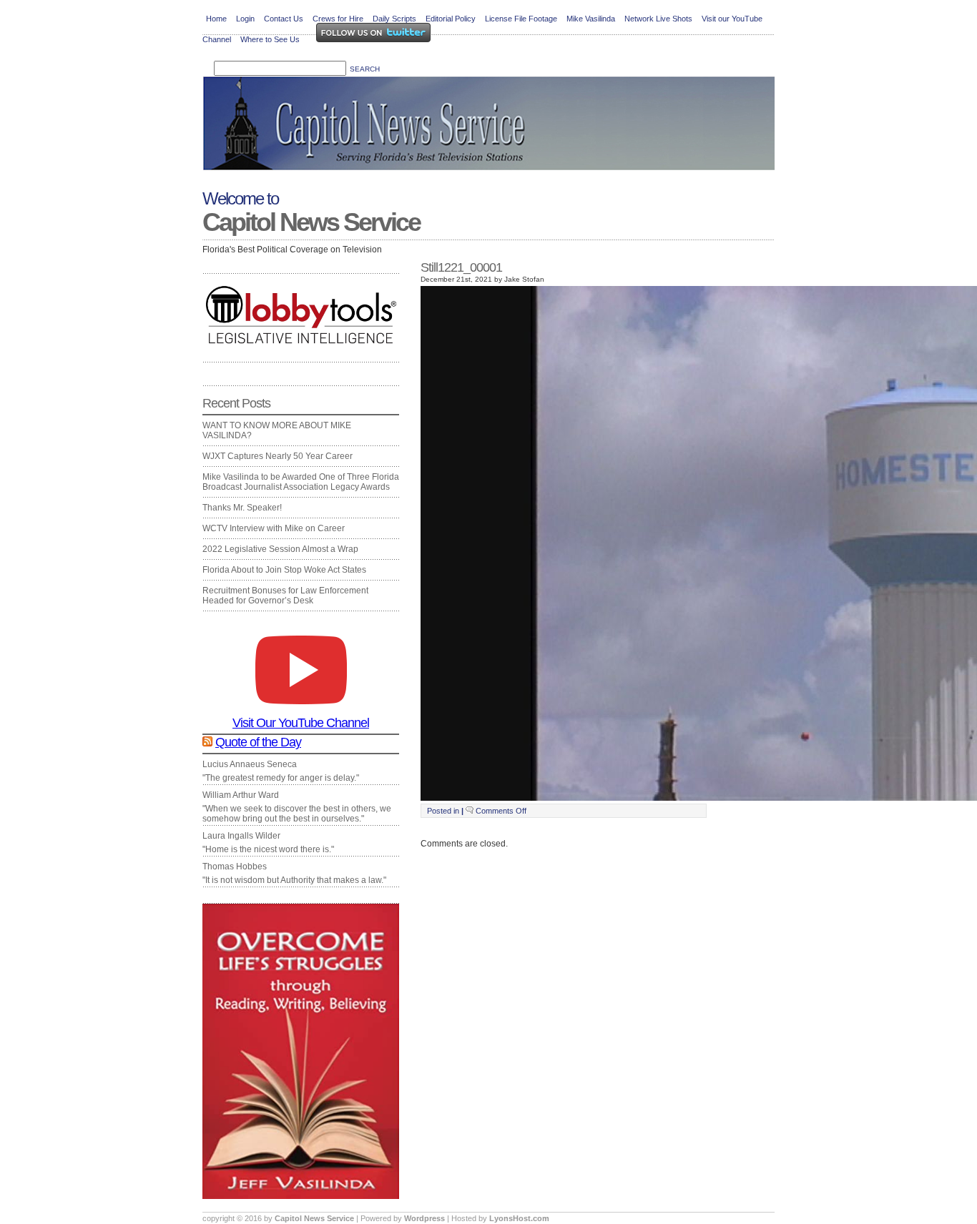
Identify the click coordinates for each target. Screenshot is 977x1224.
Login (245, 18)
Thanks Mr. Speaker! (242, 508)
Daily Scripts (394, 18)
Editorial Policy (451, 18)
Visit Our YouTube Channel (300, 723)
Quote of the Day (258, 742)
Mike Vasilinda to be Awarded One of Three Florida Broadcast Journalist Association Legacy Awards (300, 482)
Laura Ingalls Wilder (241, 836)
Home (216, 18)
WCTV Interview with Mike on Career (273, 528)
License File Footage (521, 18)
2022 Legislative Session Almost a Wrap (280, 549)
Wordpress (425, 1218)
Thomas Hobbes (234, 867)
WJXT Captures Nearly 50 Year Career (277, 456)
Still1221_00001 (461, 267)
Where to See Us (270, 39)
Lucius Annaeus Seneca (249, 764)
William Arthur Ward (240, 795)
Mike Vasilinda (590, 18)
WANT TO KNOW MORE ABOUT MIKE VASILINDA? (276, 430)
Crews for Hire (338, 18)
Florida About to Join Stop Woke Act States (284, 570)
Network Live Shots (658, 18)
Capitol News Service (311, 222)
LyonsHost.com (519, 1218)
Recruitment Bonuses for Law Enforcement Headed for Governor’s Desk (285, 596)
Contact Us (283, 18)
